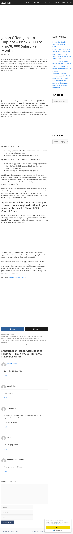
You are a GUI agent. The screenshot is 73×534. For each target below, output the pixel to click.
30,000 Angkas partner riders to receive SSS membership (60, 85)
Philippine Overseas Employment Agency (22, 338)
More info (59, 524)
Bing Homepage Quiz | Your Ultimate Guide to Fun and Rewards (61, 56)
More (64, 3)
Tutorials (56, 3)
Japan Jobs (6, 336)
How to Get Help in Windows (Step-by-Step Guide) (60, 44)
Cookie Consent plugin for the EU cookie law (57, 530)
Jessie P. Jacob (12, 364)
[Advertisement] (36, 20)
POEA (37, 338)
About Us (43, 531)
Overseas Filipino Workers (35, 336)
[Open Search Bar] (71, 2)
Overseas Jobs (5, 338)
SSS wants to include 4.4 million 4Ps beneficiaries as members (61, 68)
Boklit (6, 2)
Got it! (58, 527)
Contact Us (35, 531)
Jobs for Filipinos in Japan (17, 277)
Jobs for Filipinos (18, 336)
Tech (44, 3)
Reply (5, 375)
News (28, 3)
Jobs (11, 336)
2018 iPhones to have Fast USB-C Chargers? (16, 344)
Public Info (36, 3)
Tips (49, 3)
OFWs (25, 336)
